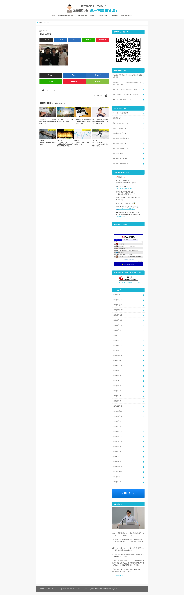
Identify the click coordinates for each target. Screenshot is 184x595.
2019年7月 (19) (117, 325)
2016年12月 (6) (117, 466)
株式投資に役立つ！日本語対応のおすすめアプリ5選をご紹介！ (127, 83)
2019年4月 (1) (117, 335)
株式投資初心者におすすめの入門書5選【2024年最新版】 (127, 76)
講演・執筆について (126, 15)
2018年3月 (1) (117, 391)
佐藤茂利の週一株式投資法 (102, 589)
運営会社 (41, 589)
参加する (140, 261)
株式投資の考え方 (120, 158)
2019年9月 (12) (117, 315)
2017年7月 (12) (117, 431)
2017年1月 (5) (117, 461)
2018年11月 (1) (117, 360)
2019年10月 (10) (118, 310)
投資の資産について (121, 123)
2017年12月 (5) (117, 406)
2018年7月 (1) (117, 380)
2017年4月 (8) (117, 446)
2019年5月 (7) (117, 330)
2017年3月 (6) (117, 451)
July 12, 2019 (120, 217)
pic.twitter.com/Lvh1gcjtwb (126, 209)
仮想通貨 (117, 118)
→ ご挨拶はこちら (118, 575)
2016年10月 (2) (117, 477)
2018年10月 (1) (117, 365)
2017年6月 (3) (117, 436)
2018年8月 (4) (117, 375)
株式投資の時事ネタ (121, 148)
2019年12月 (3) (117, 300)
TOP (53, 15)
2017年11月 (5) (117, 411)
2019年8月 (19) (117, 320)
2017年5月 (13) (117, 441)
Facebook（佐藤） (103, 15)
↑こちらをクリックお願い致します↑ (128, 282)
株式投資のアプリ (119, 133)
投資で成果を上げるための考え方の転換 (126, 94)
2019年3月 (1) (117, 340)
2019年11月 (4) (117, 305)
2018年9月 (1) (117, 370)
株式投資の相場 (119, 153)
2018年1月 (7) (117, 401)
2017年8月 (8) (117, 426)
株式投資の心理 (119, 143)
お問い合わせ (128, 493)
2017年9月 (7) (117, 421)
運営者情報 (115, 15)
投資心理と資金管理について (122, 99)
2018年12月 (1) (117, 355)
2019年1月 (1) (117, 350)
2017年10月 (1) (117, 416)
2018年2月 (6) (117, 396)
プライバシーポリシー (54, 589)
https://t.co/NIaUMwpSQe (124, 188)
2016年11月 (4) (117, 472)
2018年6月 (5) (117, 386)
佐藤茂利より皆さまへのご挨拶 (86, 15)
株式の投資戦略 (119, 128)
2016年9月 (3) (117, 482)
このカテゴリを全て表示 (128, 259)
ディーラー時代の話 (121, 113)
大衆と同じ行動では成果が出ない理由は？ (126, 89)
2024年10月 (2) (117, 295)
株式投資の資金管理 (120, 163)
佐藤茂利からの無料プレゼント (66, 15)
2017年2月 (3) (117, 456)
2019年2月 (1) (117, 345)
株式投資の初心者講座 (121, 138)
